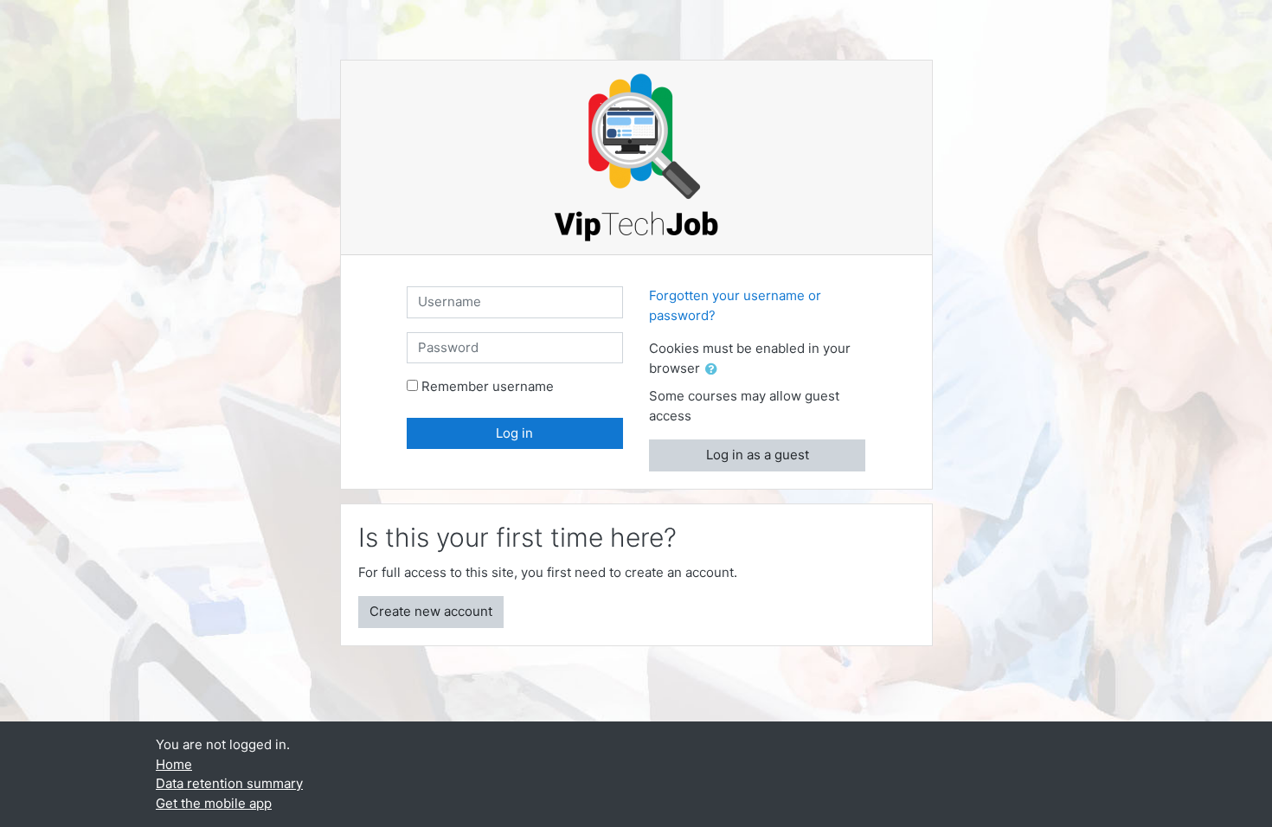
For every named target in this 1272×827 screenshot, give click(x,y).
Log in (514, 433)
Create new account (430, 611)
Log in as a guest (757, 454)
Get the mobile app (214, 803)
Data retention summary (229, 783)
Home (174, 764)
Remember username (487, 386)
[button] (714, 370)
